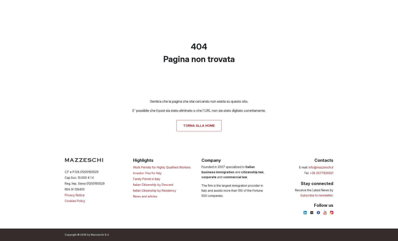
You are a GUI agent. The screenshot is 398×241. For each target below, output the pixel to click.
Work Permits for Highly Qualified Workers (162, 167)
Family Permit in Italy (146, 179)
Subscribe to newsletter (316, 195)
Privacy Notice (75, 195)
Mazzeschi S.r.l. (100, 234)
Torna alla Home (199, 126)
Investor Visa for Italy (147, 173)
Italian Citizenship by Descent (153, 184)
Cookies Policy (75, 201)
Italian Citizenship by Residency (154, 190)
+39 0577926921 (321, 173)
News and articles (145, 196)
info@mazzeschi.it (321, 167)
